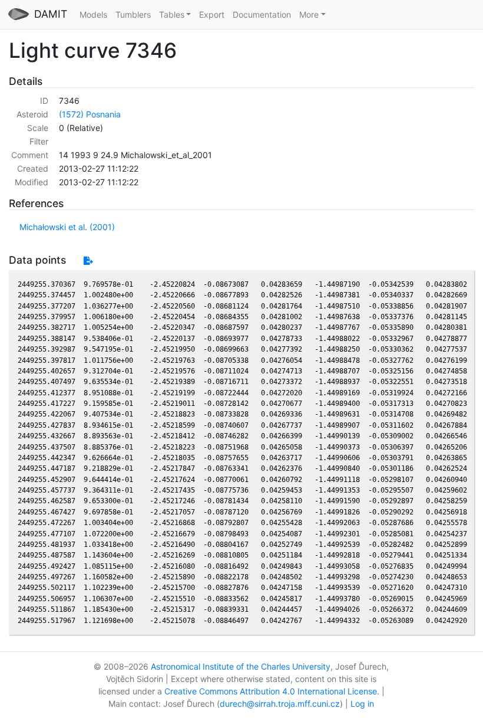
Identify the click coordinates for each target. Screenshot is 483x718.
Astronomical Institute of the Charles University (240, 666)
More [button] (309, 14)
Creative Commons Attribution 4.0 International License (270, 691)
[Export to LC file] (88, 260)
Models (93, 14)
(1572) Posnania (90, 114)
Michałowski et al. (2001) (67, 227)
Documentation (262, 14)
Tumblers (133, 14)
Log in (362, 704)
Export (211, 14)
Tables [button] (171, 14)
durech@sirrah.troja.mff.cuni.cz (280, 704)
